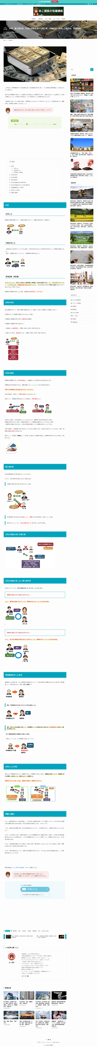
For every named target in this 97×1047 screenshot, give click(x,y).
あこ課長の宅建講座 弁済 (20, 867)
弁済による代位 (15, 190)
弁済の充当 (14, 175)
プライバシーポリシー (46, 1042)
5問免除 (74, 319)
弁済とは (16, 168)
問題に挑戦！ (15, 192)
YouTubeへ (54, 1)
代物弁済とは (17, 170)
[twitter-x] (86, 4)
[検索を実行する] (91, 69)
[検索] (92, 4)
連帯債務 (34, 931)
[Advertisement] (35, 143)
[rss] (90, 4)
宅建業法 (74, 306)
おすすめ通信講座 (76, 300)
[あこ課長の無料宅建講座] (48, 11)
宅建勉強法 (75, 322)
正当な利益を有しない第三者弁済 (20, 185)
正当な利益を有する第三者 (18, 182)
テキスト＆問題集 (76, 303)
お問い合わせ (56, 1042)
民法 (19, 931)
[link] (23, 976)
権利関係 (7, 32)
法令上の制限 (75, 312)
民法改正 (24, 931)
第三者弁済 (14, 180)
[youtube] (88, 4)
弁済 (12, 166)
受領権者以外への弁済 (17, 187)
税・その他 (75, 315)
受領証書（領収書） (19, 172)
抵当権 (29, 931)
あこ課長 (11, 962)
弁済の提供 (14, 177)
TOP (39, 1042)
